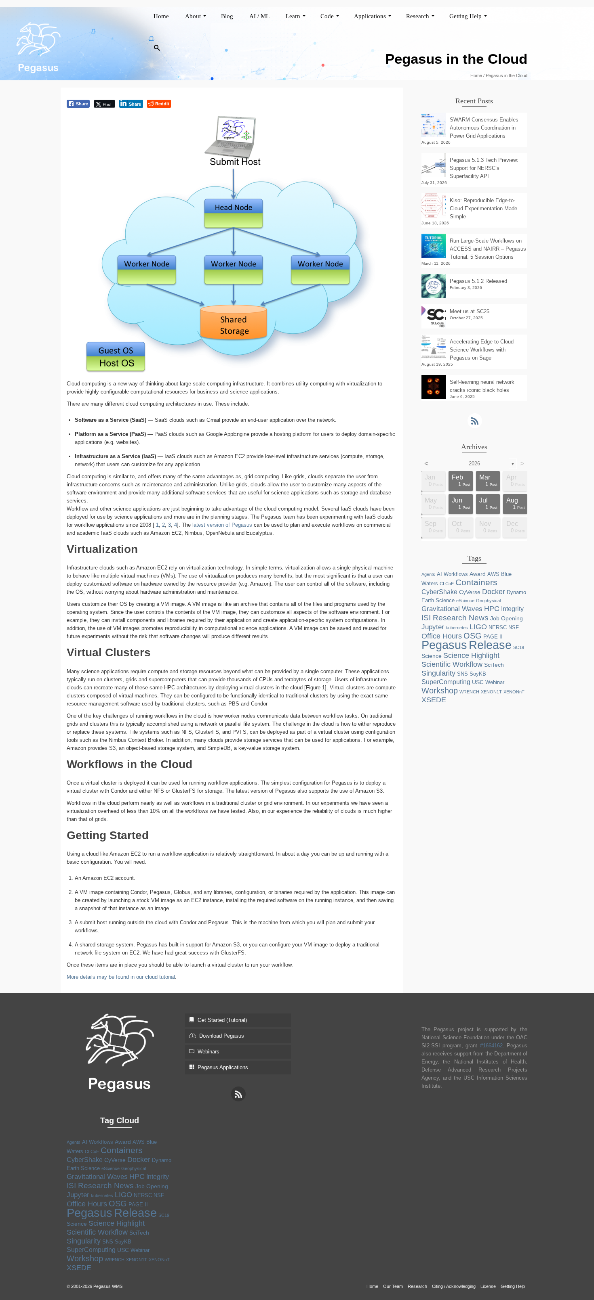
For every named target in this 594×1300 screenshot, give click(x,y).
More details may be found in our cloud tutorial (121, 977)
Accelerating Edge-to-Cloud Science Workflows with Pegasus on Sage (482, 350)
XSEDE (433, 700)
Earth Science (438, 600)
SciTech (494, 665)
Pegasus (444, 644)
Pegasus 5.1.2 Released (478, 281)
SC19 (518, 647)
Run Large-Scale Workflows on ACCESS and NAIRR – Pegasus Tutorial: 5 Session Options (488, 249)
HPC (491, 609)
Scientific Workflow (451, 664)
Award (478, 574)
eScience (465, 600)
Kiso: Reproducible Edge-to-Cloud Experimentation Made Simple (483, 208)
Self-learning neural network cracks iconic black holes (482, 386)
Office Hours (441, 636)
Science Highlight (471, 655)
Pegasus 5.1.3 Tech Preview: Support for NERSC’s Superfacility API (484, 168)
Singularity (438, 673)
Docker (493, 592)
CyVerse (469, 592)
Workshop (439, 690)
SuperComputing (445, 681)
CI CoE (447, 583)
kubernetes (457, 627)
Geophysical (488, 600)
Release (490, 644)
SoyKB (478, 674)
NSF (513, 627)
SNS (462, 674)
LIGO (478, 627)
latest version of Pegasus (222, 525)
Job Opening (506, 618)
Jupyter (432, 627)
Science (431, 656)
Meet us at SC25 (469, 311)
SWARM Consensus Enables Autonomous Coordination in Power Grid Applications (484, 128)
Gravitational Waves (451, 609)
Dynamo (516, 592)
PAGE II (493, 637)
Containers (476, 582)
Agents (428, 574)
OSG (472, 635)
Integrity (512, 608)
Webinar (494, 682)
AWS (493, 574)
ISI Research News (455, 617)
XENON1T (491, 691)
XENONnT (513, 691)
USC (478, 682)
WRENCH (469, 691)
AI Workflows (452, 574)
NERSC (498, 627)
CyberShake (439, 591)
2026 (474, 464)
